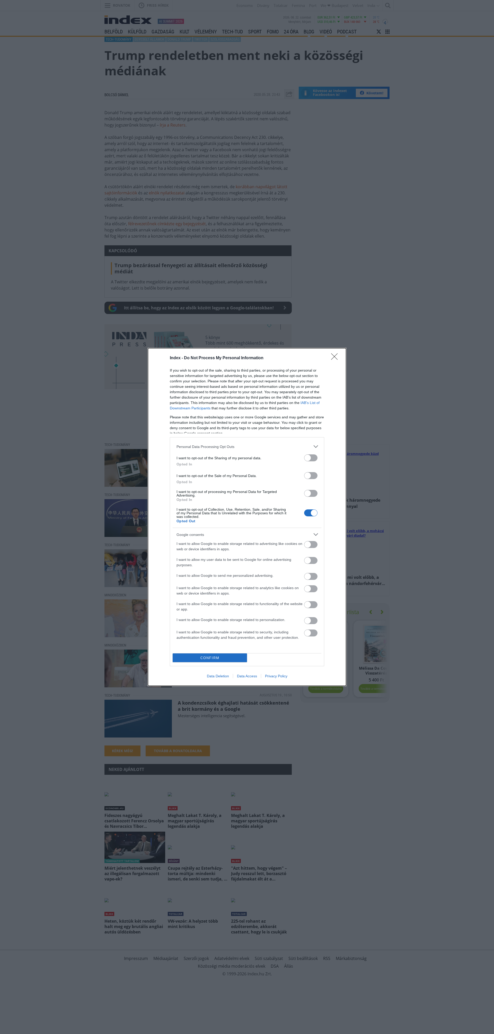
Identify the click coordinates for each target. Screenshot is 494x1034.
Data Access (247, 676)
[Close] (336, 358)
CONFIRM (209, 658)
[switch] (310, 457)
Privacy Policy (276, 676)
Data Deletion (218, 676)
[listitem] (247, 446)
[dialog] (247, 517)
